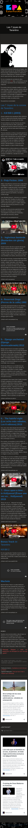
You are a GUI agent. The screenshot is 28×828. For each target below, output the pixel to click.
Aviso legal (17, 825)
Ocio (20, 660)
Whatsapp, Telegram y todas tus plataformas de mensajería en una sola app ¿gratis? (14, 651)
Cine (9, 661)
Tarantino (10, 663)
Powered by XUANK (19, 824)
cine (12, 81)
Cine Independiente (16, 661)
